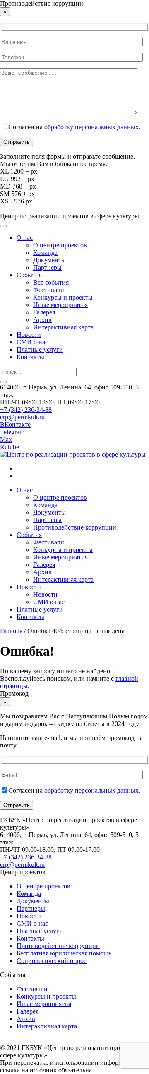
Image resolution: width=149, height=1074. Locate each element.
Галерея (44, 312)
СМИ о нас (32, 342)
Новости (29, 334)
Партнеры (47, 267)
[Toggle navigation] (3, 226)
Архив (42, 319)
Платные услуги (40, 349)
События (29, 274)
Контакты (30, 356)
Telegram (12, 431)
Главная (11, 630)
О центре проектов (60, 245)
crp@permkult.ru (22, 417)
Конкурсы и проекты (63, 297)
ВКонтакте (15, 424)
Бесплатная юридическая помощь (64, 953)
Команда (45, 252)
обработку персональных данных (91, 127)
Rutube (9, 446)
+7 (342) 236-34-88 (26, 409)
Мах (6, 439)
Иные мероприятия (60, 304)
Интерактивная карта (63, 327)
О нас (25, 237)
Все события (51, 282)
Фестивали (48, 289)
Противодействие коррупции (74, 527)
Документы (49, 260)
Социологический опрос (52, 960)
